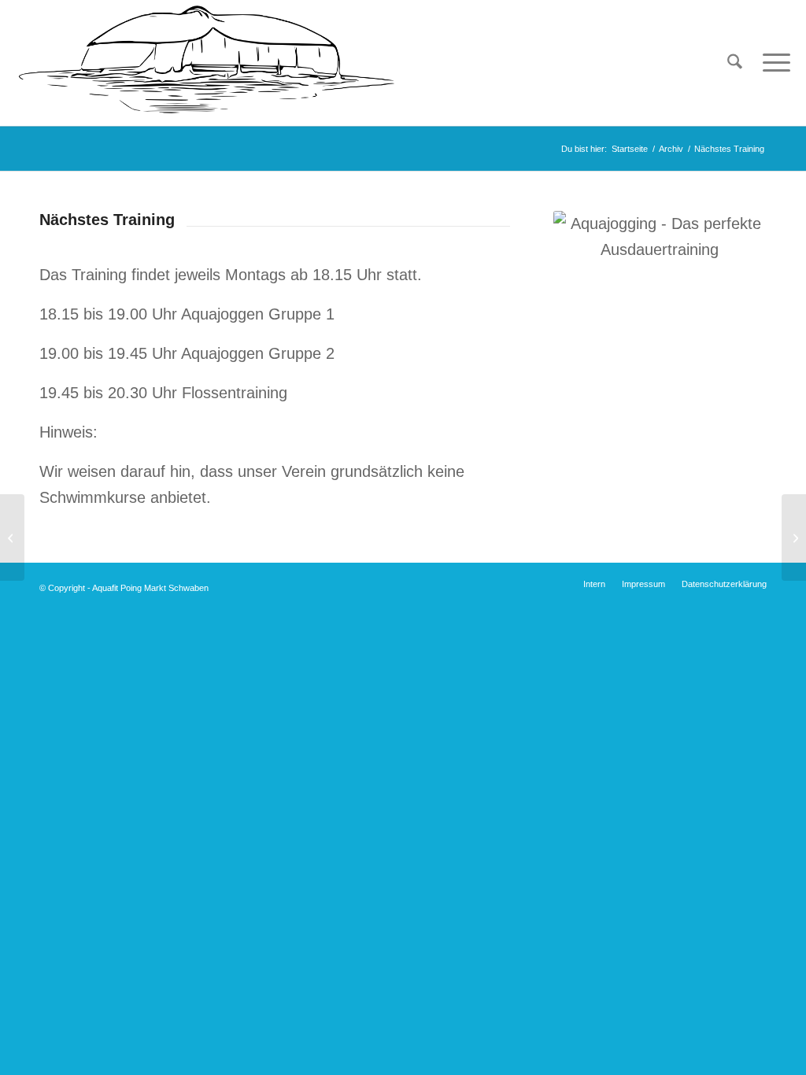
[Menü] (771, 63)
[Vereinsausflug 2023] (12, 537)
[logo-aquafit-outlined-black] (206, 63)
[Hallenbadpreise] (794, 537)
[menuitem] (734, 63)
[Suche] (734, 63)
